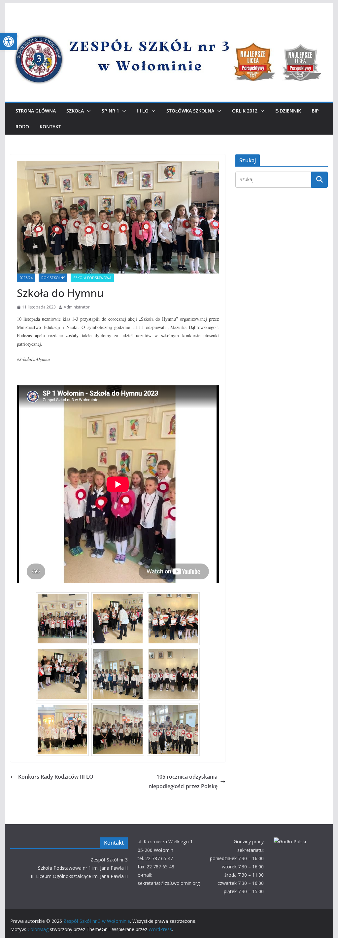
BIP (315, 111)
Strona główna (36, 111)
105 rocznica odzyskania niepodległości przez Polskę (183, 781)
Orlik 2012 (244, 111)
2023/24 (26, 277)
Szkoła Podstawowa (92, 277)
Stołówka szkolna (190, 111)
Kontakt (50, 126)
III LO (143, 111)
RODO (22, 126)
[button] (8, 41)
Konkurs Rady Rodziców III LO (55, 776)
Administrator (77, 307)
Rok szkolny (53, 277)
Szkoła (75, 111)
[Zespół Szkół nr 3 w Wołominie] (169, 23)
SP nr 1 (110, 111)
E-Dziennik (288, 111)
